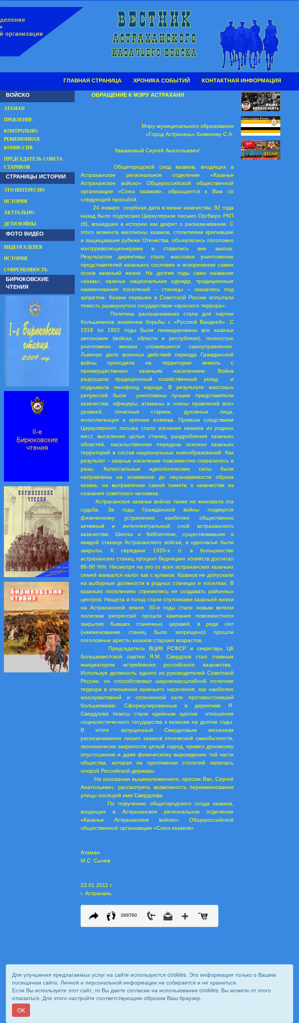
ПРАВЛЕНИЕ (18, 119)
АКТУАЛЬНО (19, 212)
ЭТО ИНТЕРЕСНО (24, 190)
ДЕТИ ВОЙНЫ (20, 224)
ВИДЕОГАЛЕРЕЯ (23, 247)
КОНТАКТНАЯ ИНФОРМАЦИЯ (241, 80)
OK (21, 1010)
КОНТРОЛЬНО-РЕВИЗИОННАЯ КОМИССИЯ (22, 139)
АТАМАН (14, 108)
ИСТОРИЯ (15, 201)
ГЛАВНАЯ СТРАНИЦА (92, 80)
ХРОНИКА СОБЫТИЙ (161, 80)
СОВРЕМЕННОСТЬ (25, 269)
